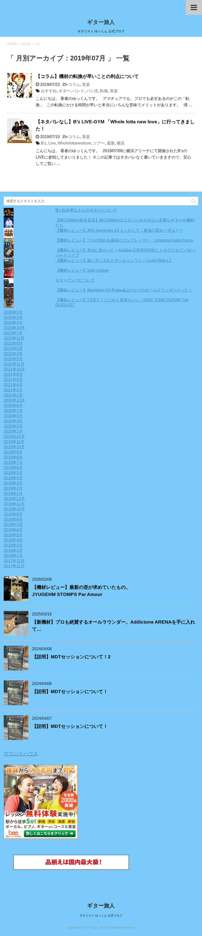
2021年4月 (13, 385)
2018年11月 (14, 504)
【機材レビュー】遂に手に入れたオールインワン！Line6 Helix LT (113, 260)
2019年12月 (14, 436)
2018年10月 (14, 509)
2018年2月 (13, 550)
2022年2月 (13, 359)
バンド (78, 91)
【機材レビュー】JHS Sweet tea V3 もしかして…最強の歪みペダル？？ (119, 230)
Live (52, 143)
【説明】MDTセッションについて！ (70, 691)
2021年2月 (13, 390)
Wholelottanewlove (74, 143)
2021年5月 (13, 380)
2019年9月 (13, 452)
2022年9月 (13, 343)
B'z (43, 143)
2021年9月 (13, 374)
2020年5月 (13, 416)
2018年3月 (13, 545)
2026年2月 (13, 312)
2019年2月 (13, 488)
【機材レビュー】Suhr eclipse (82, 270)
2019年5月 (13, 473)
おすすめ (49, 91)
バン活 (92, 91)
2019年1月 (13, 493)
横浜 (121, 143)
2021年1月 (13, 395)
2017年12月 (14, 561)
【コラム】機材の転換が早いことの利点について (87, 76)
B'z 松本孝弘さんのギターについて (86, 210)
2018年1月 (13, 556)
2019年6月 (13, 468)
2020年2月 (13, 426)
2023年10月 (14, 328)
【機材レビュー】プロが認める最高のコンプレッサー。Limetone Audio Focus (124, 240)
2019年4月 (13, 478)
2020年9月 (13, 405)
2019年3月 (13, 483)
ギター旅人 (101, 22)
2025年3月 (13, 317)
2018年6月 (13, 530)
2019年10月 (14, 447)
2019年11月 (14, 442)
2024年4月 (13, 323)
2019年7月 (13, 462)
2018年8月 (13, 519)
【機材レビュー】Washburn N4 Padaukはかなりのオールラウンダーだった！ (123, 290)
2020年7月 (13, 411)
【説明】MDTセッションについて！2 (71, 656)
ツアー (99, 143)
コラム (74, 84)
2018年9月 (13, 514)
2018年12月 (14, 499)
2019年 (26, 44)
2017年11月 (14, 566)
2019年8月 (13, 457)
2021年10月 (14, 369)
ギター (64, 91)
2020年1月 (13, 431)
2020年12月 (14, 400)
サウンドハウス (21, 753)
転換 (104, 91)
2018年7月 (13, 524)
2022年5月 (13, 348)
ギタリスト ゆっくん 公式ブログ (101, 915)
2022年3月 (13, 354)
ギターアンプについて (75, 280)
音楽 (86, 84)
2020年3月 (13, 421)
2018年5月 (13, 535)
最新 (111, 143)
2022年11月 (14, 338)
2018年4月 (13, 540)
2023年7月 (13, 333)
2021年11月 (14, 364)
